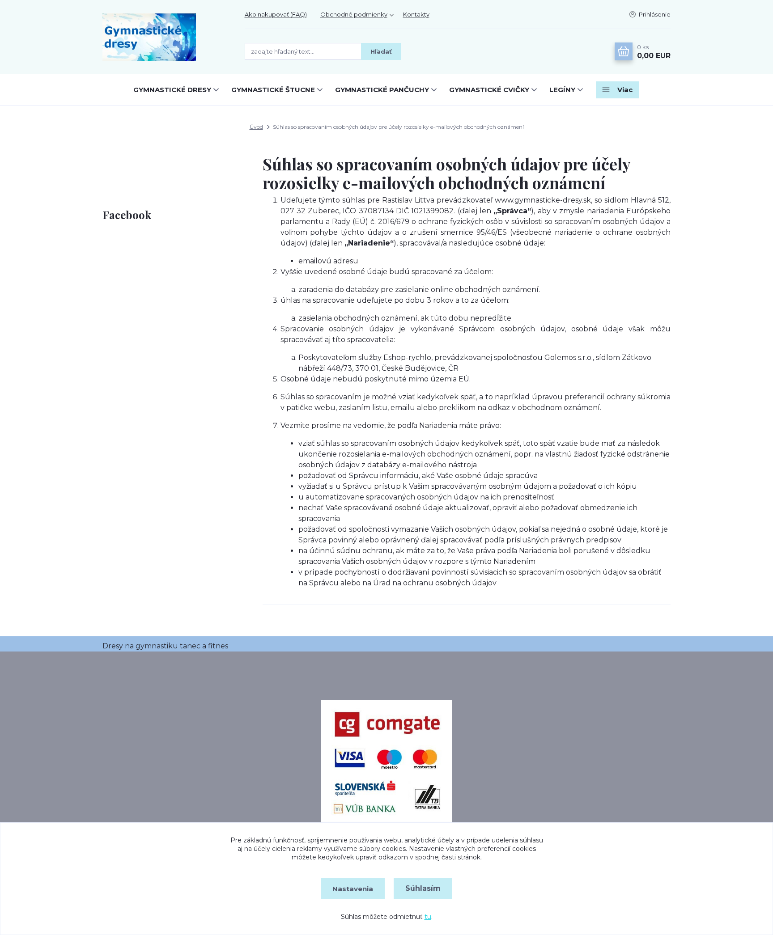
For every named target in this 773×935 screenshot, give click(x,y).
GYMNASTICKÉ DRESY (172, 89)
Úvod (256, 126)
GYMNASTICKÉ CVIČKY (489, 89)
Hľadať (381, 51)
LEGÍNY (562, 89)
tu (428, 917)
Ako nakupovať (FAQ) (276, 14)
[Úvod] (164, 37)
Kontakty (416, 14)
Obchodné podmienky (353, 14)
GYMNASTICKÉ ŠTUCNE (273, 89)
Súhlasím (423, 888)
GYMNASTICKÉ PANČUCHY (382, 89)
